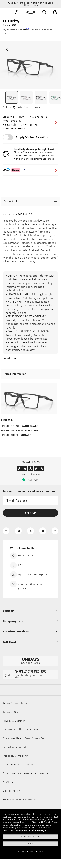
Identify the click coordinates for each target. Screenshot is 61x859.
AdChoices (9, 782)
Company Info (13, 621)
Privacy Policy (9, 827)
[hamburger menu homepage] (6, 12)
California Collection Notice (20, 729)
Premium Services (16, 631)
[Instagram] (18, 530)
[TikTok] (55, 530)
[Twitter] (30, 530)
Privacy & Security (14, 720)
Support (9, 611)
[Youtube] (42, 530)
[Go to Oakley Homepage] (30, 12)
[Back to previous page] (1, 45)
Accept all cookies (31, 836)
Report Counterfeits (15, 747)
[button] (3, 4)
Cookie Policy (11, 790)
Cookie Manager (37, 830)
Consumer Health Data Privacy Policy (25, 738)
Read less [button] (9, 358)
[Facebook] (6, 530)
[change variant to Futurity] (11, 97)
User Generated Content (18, 764)
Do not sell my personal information (25, 773)
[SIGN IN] (17, 12)
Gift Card (9, 642)
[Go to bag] (55, 12)
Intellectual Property (15, 755)
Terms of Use (11, 712)
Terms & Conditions (15, 703)
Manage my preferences (30, 851)
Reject (30, 844)
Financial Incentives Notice (19, 799)
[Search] (44, 12)
